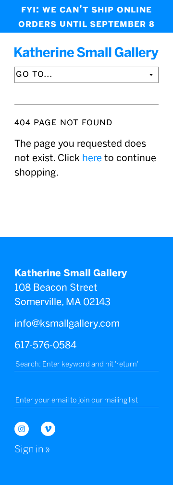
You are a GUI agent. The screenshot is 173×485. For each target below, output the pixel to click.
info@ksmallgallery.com (67, 323)
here (92, 158)
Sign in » (32, 449)
